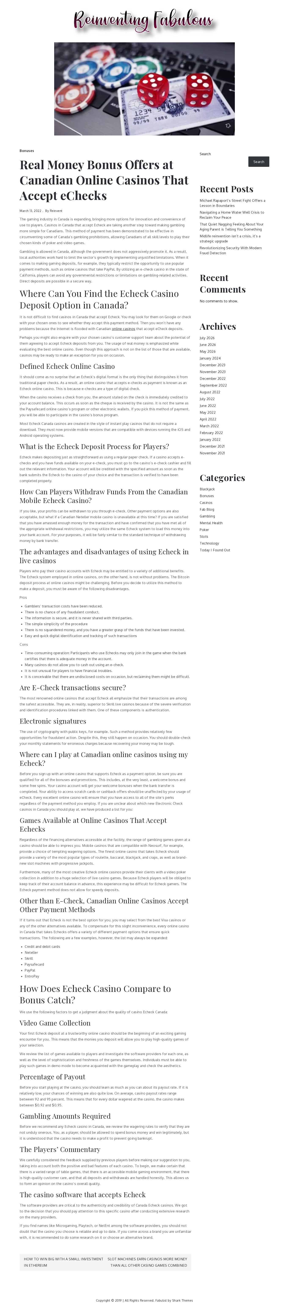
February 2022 (211, 433)
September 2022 (213, 385)
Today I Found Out (215, 550)
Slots (204, 536)
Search (205, 154)
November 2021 (212, 453)
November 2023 (213, 372)
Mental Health (211, 523)
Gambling (207, 516)
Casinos (206, 502)
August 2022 (210, 392)
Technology (209, 543)
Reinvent (56, 211)
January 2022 (210, 439)
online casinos (123, 329)
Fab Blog (207, 509)
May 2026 (208, 351)
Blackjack (207, 489)
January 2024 (210, 358)
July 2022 (207, 399)
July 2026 (207, 338)
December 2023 (213, 365)
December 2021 (212, 446)
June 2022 (208, 406)
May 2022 (208, 412)
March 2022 (209, 426)
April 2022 (208, 419)
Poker (204, 530)
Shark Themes (182, 1300)
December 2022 (213, 378)
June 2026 (208, 345)
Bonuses (27, 151)
